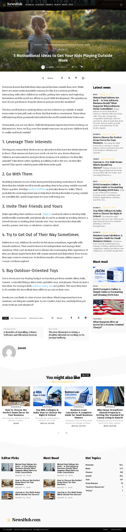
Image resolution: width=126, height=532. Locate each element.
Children (47, 214)
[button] (121, 5)
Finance (96, 159)
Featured (97, 319)
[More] (85, 318)
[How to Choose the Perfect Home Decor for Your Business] (16, 396)
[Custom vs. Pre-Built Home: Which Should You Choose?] (7, 495)
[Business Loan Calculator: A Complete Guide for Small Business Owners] (79, 396)
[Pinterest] (76, 78)
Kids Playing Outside (18, 318)
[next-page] (66, 433)
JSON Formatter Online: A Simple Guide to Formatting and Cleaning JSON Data (108, 187)
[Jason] (43, 67)
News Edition (110, 426)
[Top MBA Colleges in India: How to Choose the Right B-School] (47, 396)
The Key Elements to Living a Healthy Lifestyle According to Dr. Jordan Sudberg (67, 335)
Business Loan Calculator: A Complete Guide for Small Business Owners (107, 238)
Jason (51, 67)
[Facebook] (62, 78)
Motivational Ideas (36, 318)
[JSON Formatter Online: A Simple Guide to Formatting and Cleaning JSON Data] (108, 274)
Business (38, 45)
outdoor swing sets (42, 286)
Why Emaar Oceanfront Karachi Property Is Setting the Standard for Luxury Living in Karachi (110, 414)
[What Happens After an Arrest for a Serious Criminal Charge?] (108, 307)
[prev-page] (59, 433)
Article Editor (47, 423)
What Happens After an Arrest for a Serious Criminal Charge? (108, 325)
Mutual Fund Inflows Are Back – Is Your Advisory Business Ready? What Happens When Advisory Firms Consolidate (106, 103)
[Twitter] (69, 78)
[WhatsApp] (83, 78)
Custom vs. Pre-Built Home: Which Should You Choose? (108, 165)
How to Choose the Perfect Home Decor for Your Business (107, 140)
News (95, 94)
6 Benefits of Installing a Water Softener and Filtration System (20, 333)
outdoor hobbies (37, 189)
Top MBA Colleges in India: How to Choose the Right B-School (107, 214)
